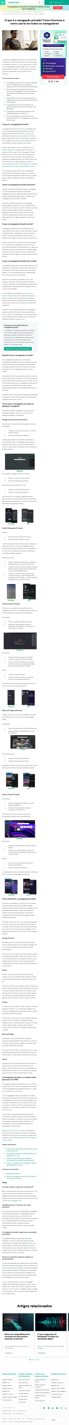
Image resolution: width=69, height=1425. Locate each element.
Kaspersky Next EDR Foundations (40, 1386)
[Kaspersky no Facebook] (44, 1408)
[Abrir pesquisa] (43, 2)
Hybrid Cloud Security (56, 1394)
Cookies (14, 1410)
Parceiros (19, 1418)
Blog (23, 1418)
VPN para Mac (22, 1402)
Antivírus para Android (24, 1379)
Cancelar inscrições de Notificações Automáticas (22, 1421)
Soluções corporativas (58, 1374)
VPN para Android (23, 1396)
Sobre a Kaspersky (12, 1418)
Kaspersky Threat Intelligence (58, 1391)
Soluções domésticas (9, 1374)
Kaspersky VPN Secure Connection (13, 1130)
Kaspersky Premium (13, 1174)
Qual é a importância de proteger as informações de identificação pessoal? (20, 1159)
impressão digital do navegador (13, 1268)
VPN (32, 1084)
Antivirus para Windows (24, 1390)
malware (28, 293)
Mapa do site (4, 1421)
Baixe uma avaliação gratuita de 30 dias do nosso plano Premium (21, 1177)
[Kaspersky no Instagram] (61, 1408)
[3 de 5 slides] (34, 1360)
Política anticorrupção (21, 1410)
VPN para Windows (23, 1393)
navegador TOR (16, 1201)
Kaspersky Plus (6, 1382)
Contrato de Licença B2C (7, 1413)
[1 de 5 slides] (30, 1360)
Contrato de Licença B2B (18, 1413)
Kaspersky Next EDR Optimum (42, 1390)
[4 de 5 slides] (37, 1360)
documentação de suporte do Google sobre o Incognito (19, 164)
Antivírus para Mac (23, 1382)
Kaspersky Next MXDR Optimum (40, 1396)
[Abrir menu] (2, 2)
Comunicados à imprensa (40, 1418)
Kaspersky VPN (6, 1391)
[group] (18, 1334)
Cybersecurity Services (57, 1382)
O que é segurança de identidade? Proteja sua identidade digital (47, 1336)
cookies (27, 133)
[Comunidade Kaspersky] (66, 1408)
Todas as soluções (7, 1400)
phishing (29, 1243)
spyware (4, 296)
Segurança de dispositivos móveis (25, 1386)
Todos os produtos (40, 1400)
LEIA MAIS (8, 1353)
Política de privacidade (6, 1410)
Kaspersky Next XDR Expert (58, 1388)
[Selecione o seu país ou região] (39, 2)
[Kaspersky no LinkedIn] (53, 1408)
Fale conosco (4, 1418)
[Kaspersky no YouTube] (57, 1408)
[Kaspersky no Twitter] (48, 1408)
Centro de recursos (29, 1418)
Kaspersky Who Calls (7, 1394)
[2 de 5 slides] (32, 1360)
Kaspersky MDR (55, 1385)
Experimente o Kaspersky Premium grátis (18, 348)
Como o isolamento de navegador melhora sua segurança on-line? (21, 1164)
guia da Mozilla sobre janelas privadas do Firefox (20, 166)
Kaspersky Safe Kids (7, 1388)
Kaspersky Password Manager (9, 1397)
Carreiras (10, 1421)
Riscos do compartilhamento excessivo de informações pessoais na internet (17, 1336)
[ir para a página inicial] (14, 2)
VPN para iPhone (23, 1399)
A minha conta (57, 2)
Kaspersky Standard (7, 1379)
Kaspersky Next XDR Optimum (42, 1392)
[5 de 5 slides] (39, 1360)
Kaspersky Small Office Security (40, 1381)
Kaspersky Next (55, 1379)
